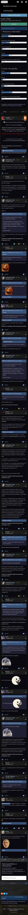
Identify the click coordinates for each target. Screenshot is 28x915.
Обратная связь (13, 910)
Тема (4, 909)
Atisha (7, 831)
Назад (4, 111)
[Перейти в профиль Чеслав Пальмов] (3, 777)
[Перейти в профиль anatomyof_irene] (3, 160)
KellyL (7, 305)
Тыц (2, 470)
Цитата (6, 156)
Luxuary (5, 20)
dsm (6, 799)
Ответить (14, 24)
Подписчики (12, 883)
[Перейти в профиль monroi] (3, 177)
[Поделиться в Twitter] (4, 894)
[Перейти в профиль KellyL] (3, 305)
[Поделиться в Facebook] (7, 894)
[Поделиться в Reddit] (2, 894)
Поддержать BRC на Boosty (14, 15)
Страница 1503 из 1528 (14, 111)
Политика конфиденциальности (16, 909)
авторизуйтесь (9, 871)
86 (26, 883)
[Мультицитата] (2, 157)
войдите (10, 104)
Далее (23, 111)
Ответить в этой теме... (10, 878)
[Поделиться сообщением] (22, 119)
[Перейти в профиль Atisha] (3, 832)
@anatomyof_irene (6, 803)
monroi (7, 176)
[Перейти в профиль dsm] (3, 799)
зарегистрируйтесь (18, 104)
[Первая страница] (2, 114)
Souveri (7, 532)
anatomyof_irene (10, 160)
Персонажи (18, 20)
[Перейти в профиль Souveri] (3, 532)
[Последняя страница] (26, 112)
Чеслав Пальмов (10, 776)
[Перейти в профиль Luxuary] (3, 118)
